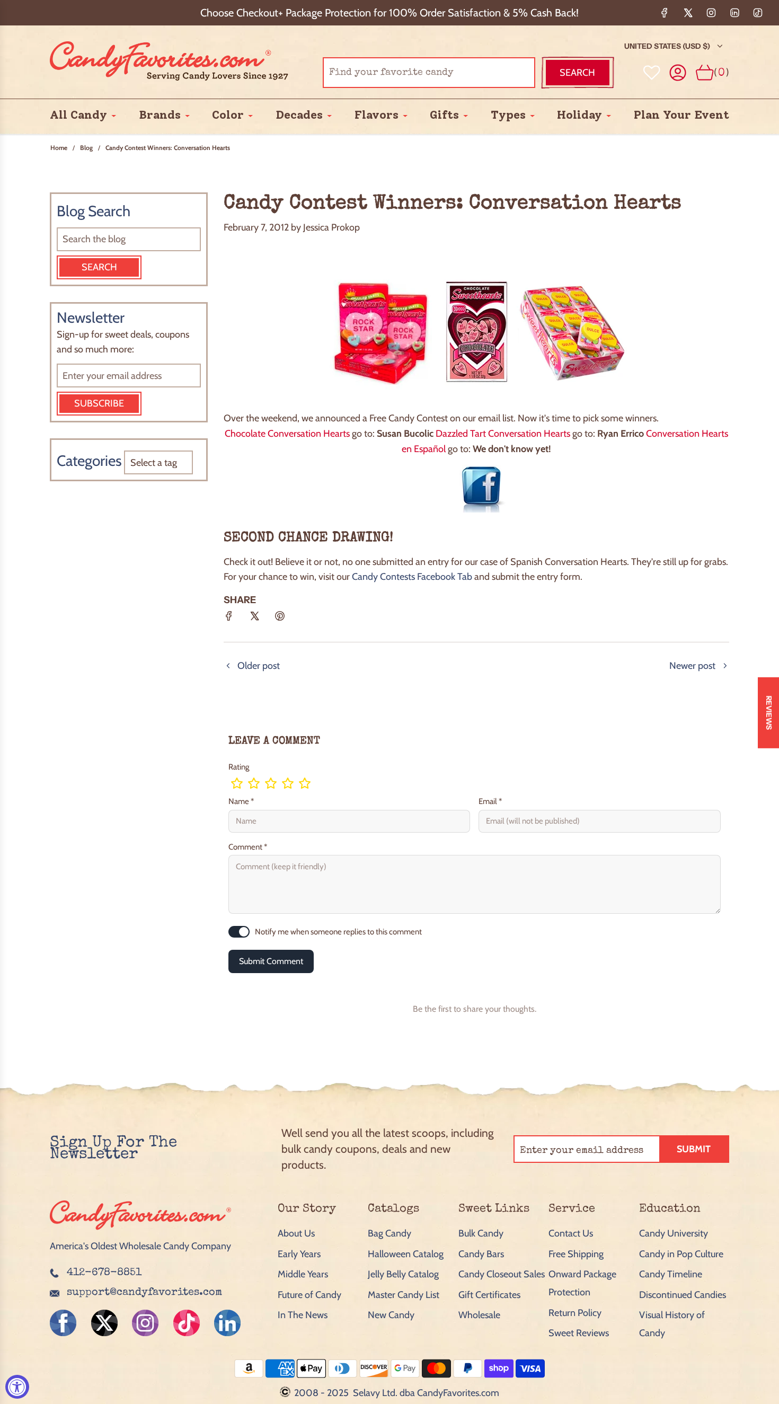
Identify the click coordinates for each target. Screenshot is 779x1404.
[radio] (236, 783)
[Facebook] (664, 12)
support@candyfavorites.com (144, 1292)
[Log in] (678, 73)
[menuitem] (78, 115)
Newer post (692, 666)
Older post (258, 666)
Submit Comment (271, 961)
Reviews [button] (769, 712)
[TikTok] (757, 12)
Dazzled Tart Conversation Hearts (503, 433)
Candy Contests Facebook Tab (412, 576)
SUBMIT (694, 1149)
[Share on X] (254, 619)
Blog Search (93, 211)
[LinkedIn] (734, 12)
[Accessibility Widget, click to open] (17, 1387)
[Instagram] (711, 12)
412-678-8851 (104, 1273)
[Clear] (500, 72)
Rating (238, 767)
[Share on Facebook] (229, 619)
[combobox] (429, 72)
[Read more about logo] (140, 1231)
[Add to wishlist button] (651, 72)
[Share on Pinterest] (279, 619)
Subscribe (99, 403)
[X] (688, 12)
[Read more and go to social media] (63, 1323)
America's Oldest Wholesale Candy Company (140, 1246)
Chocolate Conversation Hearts (287, 433)
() (721, 72)
